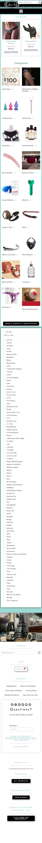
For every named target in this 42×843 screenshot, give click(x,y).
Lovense (10, 459)
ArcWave (10, 346)
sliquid (9, 543)
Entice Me (10, 386)
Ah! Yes (9, 340)
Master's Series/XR (13, 464)
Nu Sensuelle (11, 482)
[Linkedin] (30, 704)
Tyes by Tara (11, 574)
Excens (9, 389)
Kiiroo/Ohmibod (12, 432)
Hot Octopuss (12, 415)
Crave (9, 375)
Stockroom (11, 551)
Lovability (10, 450)
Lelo (8, 444)
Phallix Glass (11, 499)
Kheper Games (12, 430)
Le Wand (10, 441)
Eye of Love (11, 392)
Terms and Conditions (13, 691)
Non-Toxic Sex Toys (30, 695)
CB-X (8, 366)
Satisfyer (10, 522)
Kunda (9, 435)
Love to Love (11, 456)
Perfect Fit (10, 493)
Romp (9, 514)
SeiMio (9, 525)
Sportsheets (11, 548)
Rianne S (10, 508)
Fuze (8, 404)
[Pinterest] (12, 704)
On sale (9, 332)
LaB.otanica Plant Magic (15, 438)
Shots (9, 537)
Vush (8, 589)
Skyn (8, 540)
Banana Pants (12, 354)
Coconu (9, 372)
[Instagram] (15, 704)
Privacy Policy (31, 691)
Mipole (9, 470)
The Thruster (11, 569)
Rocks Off (10, 511)
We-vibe (10, 592)
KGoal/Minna (11, 427)
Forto (9, 398)
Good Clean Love (13, 412)
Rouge (9, 519)
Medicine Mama (12, 467)
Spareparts (11, 545)
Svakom (10, 557)
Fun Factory (11, 401)
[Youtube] (26, 704)
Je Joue (10, 424)
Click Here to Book (21, 747)
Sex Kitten (10, 531)
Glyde (9, 409)
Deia (8, 383)
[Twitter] (22, 704)
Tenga (9, 563)
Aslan (9, 349)
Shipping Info (11, 686)
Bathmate (10, 357)
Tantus (9, 560)
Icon (8, 418)
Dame (9, 380)
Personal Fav (11, 496)
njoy (8, 479)
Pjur (8, 502)
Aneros (9, 343)
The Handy (11, 566)
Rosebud (10, 516)
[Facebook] (19, 704)
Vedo (8, 583)
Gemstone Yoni (12, 406)
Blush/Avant (11, 363)
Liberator (10, 447)
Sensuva (10, 528)
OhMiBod (10, 488)
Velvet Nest (11, 586)
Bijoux (9, 360)
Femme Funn (11, 395)
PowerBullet (11, 505)
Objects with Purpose (14, 485)
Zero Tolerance (12, 600)
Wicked (9, 598)
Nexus (9, 476)
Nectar (9, 473)
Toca (8, 571)
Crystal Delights (12, 377)
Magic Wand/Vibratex (15, 461)
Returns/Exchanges (28, 686)
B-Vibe (9, 351)
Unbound (10, 580)
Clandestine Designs (14, 369)
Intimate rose (11, 421)
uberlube (10, 577)
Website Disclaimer (11, 695)
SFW (8, 534)
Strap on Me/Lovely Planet (16, 554)
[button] (21, 11)
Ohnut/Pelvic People (14, 490)
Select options (11, 52)
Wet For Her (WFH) (14, 595)
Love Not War (12, 453)
